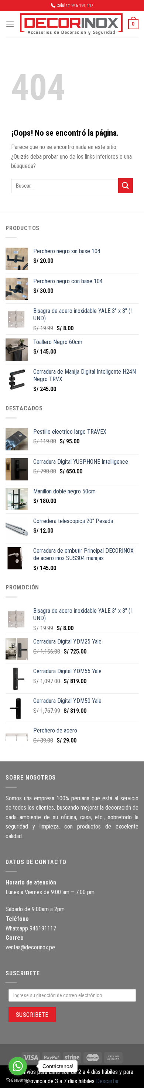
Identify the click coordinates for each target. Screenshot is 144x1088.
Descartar (107, 1081)
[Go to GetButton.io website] (18, 1080)
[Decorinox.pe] (71, 24)
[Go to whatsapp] (17, 1066)
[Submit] (125, 185)
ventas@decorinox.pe (30, 947)
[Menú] (10, 24)
